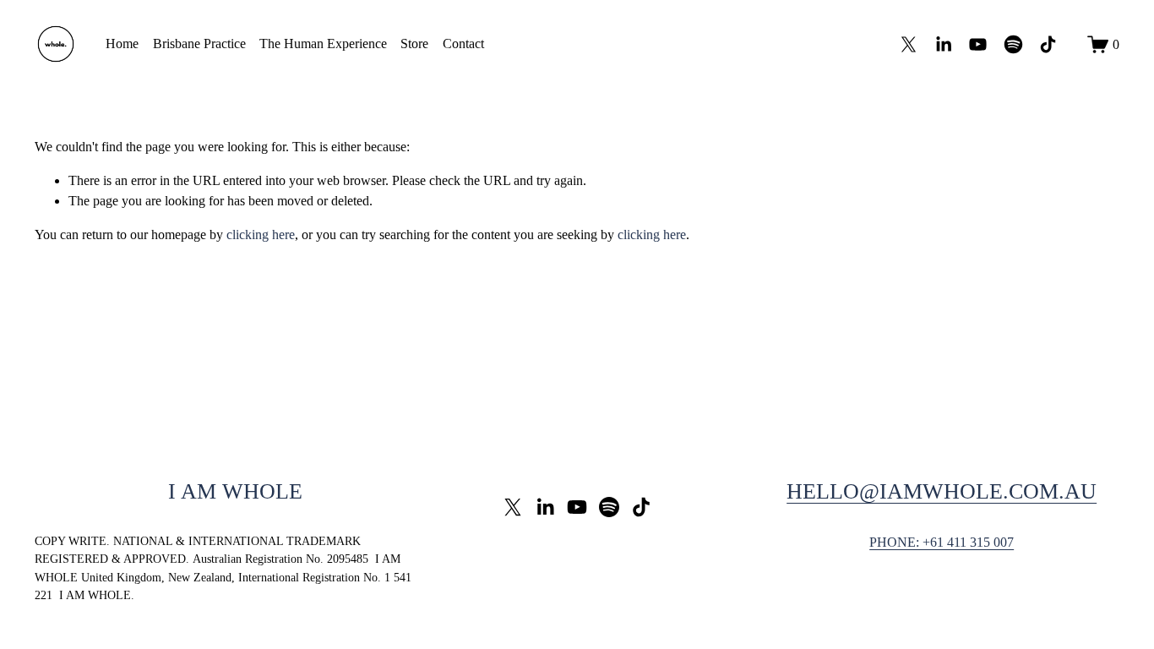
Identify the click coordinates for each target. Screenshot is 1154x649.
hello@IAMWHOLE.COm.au (942, 491)
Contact (463, 43)
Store (414, 43)
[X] (908, 44)
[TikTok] (1048, 44)
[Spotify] (1013, 44)
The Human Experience (323, 43)
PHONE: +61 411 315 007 (941, 542)
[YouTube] (977, 44)
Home (122, 43)
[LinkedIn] (943, 44)
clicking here (260, 234)
